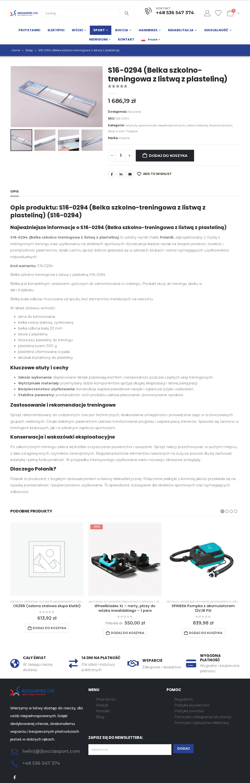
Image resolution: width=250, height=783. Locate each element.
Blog (100, 717)
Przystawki (29, 30)
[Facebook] (14, 777)
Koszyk (102, 705)
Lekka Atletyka (197, 125)
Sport (98, 30)
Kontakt (126, 39)
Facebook (112, 174)
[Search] (126, 13)
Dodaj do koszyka (168, 155)
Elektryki (56, 30)
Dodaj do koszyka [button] (49, 628)
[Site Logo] (24, 13)
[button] (11, 96)
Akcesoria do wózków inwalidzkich (114, 601)
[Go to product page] (46, 559)
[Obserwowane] (218, 13)
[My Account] (207, 13)
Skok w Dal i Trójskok (123, 131)
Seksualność (216, 30)
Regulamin (183, 699)
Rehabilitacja (181, 30)
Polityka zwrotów (189, 711)
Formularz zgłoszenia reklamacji (201, 723)
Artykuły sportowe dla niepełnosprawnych (155, 125)
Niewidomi (98, 39)
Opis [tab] (14, 191)
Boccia (121, 30)
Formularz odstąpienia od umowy (202, 717)
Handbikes (148, 30)
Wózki (77, 30)
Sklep (29, 50)
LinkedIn (121, 174)
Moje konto (106, 699)
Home (15, 50)
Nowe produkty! (220, 125)
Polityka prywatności (191, 705)
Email (130, 174)
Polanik (124, 138)
